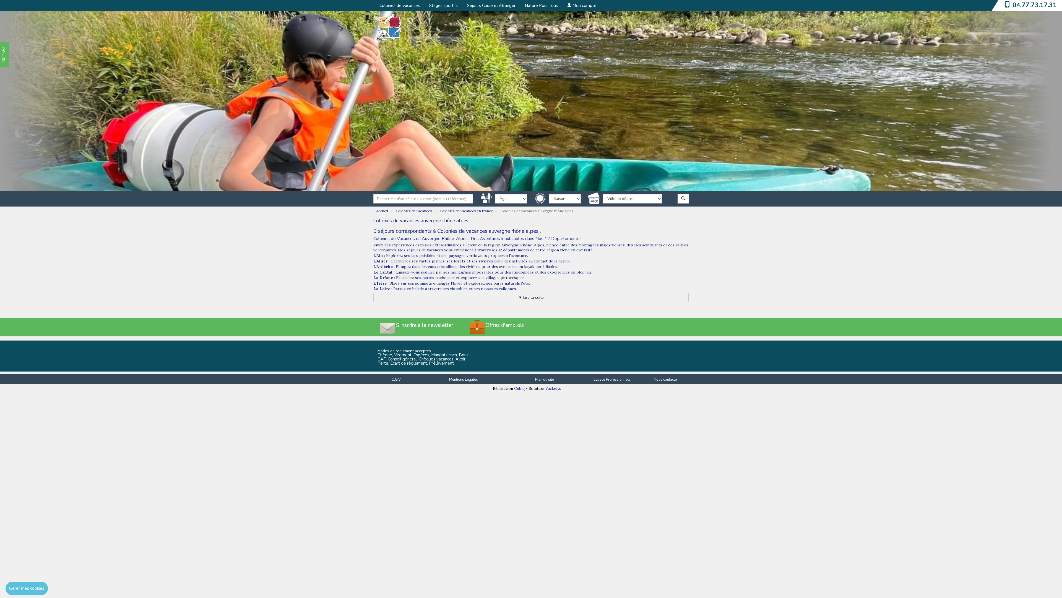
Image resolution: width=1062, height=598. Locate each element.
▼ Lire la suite (531, 297)
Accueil (382, 211)
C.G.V (396, 379)
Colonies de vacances (399, 5)
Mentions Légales (463, 379)
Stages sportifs (443, 5)
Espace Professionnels (612, 379)
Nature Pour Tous (541, 5)
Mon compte (584, 5)
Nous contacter (666, 379)
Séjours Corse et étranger (491, 5)
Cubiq (519, 388)
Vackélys (553, 388)
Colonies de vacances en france (466, 211)
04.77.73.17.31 (1034, 5)
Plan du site (544, 379)
